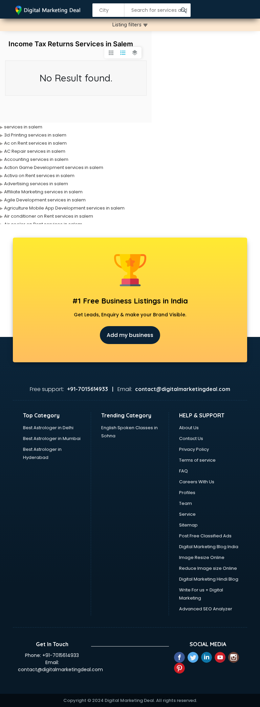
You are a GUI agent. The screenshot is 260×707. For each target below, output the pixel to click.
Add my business (130, 335)
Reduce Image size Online (208, 568)
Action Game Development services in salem (53, 167)
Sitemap (188, 525)
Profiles (187, 492)
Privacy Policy (194, 449)
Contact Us (191, 438)
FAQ (183, 471)
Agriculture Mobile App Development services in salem (64, 208)
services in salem (23, 127)
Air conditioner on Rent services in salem (48, 216)
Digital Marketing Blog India (208, 546)
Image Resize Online (201, 557)
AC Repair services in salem (34, 151)
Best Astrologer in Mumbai (52, 438)
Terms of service (197, 460)
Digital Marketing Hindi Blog (208, 579)
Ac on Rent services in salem (35, 143)
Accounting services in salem (36, 159)
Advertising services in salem (36, 183)
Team (185, 503)
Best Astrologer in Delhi (48, 427)
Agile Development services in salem (45, 200)
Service (187, 514)
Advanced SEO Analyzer (205, 609)
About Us (189, 427)
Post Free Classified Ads (205, 536)
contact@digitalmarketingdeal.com (60, 669)
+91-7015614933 (60, 655)
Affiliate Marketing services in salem (43, 192)
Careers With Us (196, 482)
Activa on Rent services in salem (39, 175)
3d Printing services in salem (35, 135)
